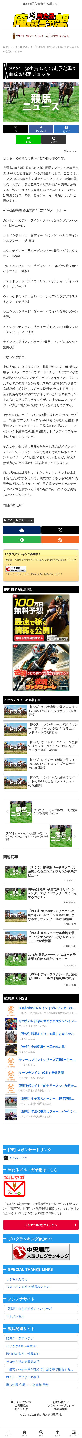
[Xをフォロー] (60, 530)
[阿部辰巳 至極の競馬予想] (41, 618)
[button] (53, 139)
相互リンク (21, 1409)
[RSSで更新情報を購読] (60, 539)
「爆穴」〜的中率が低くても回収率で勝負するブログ (42, 1369)
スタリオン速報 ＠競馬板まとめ (28, 1286)
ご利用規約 (21, 1405)
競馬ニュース (26, 520)
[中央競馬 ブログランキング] (15, 568)
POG (9, 520)
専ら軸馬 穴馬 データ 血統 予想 (27, 1384)
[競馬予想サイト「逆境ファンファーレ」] (41, 667)
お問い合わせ (61, 1402)
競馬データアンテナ (20, 1338)
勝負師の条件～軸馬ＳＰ (23, 1353)
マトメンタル (15, 1316)
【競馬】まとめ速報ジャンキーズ (29, 1308)
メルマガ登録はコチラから (41, 1225)
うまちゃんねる (16, 1279)
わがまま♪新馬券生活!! (21, 1346)
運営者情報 (61, 1409)
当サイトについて (21, 1402)
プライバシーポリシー (60, 1405)
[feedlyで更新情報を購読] (22, 539)
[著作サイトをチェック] (22, 530)
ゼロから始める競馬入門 (23, 1361)
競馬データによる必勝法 (23, 1377)
